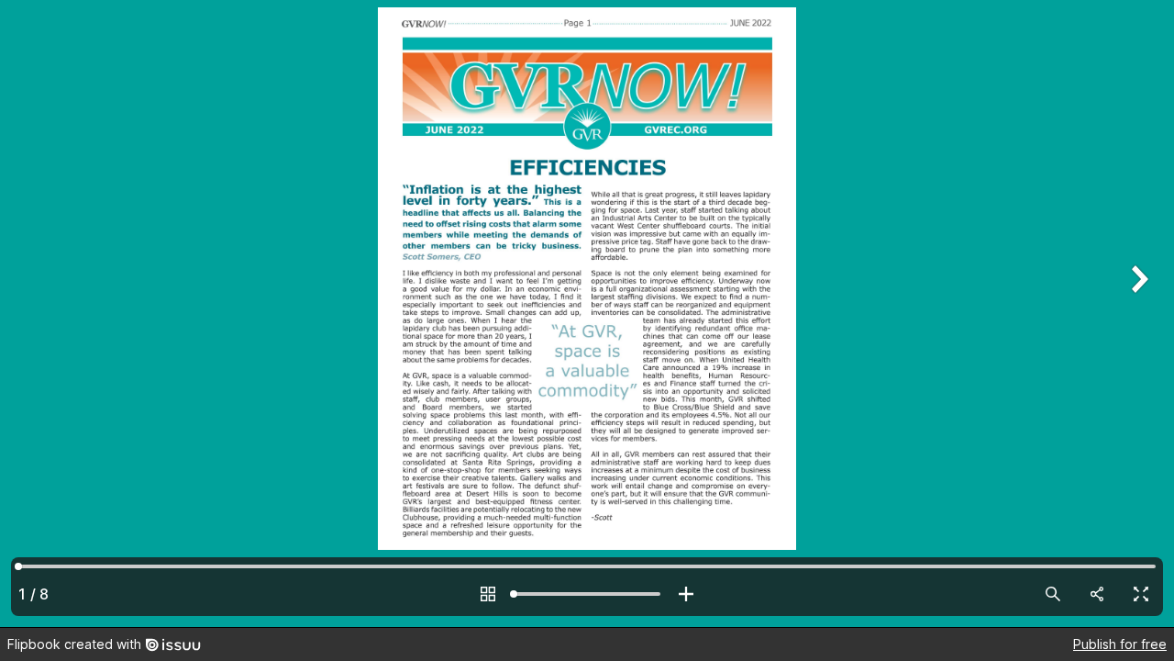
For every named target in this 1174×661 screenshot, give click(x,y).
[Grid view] (488, 594)
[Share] (1097, 594)
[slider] (587, 594)
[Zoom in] (686, 594)
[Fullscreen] (1141, 594)
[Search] (1053, 594)
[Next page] (1137, 313)
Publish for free (1120, 644)
